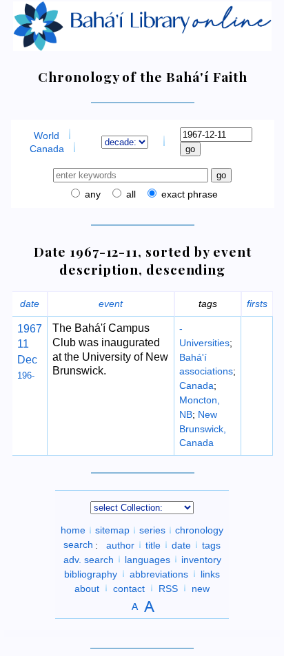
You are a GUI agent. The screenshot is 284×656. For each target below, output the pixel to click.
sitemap (112, 530)
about (86, 587)
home (73, 530)
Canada (47, 148)
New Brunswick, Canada (202, 429)
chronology (199, 530)
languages (147, 558)
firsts (257, 303)
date (29, 303)
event (111, 303)
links (210, 573)
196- (25, 375)
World (46, 135)
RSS (168, 587)
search (78, 544)
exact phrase (188, 194)
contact (129, 587)
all (129, 194)
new (201, 587)
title (153, 544)
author (120, 544)
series (152, 530)
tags (211, 544)
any (91, 194)
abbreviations (159, 573)
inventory (201, 558)
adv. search (88, 558)
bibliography (90, 573)
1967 (29, 329)
